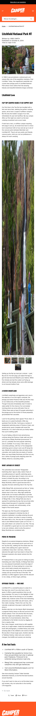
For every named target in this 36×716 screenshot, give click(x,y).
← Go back (6, 691)
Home (3, 26)
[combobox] (18, 19)
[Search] (31, 19)
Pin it (25, 695)
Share (19, 695)
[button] (3, 11)
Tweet (12, 695)
